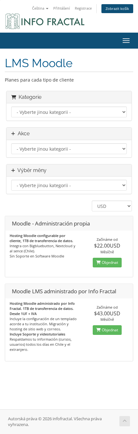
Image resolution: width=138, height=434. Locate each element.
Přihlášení (61, 8)
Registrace (83, 8)
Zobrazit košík (117, 8)
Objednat (109, 262)
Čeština (38, 8)
